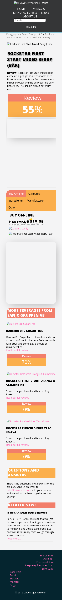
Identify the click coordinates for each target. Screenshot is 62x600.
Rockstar (50, 34)
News (45, 13)
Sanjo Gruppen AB (32, 34)
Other (12, 207)
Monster (14, 581)
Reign (13, 585)
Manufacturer (35, 200)
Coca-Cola (15, 572)
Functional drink (45, 562)
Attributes (34, 193)
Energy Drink (47, 555)
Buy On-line (16, 193)
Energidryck (12, 34)
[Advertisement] (31, 273)
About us (30, 16)
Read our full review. (17, 350)
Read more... (14, 538)
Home (21, 9)
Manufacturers (25, 13)
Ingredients (15, 200)
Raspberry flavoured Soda (39, 565)
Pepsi (13, 575)
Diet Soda (48, 558)
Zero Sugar (48, 568)
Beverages (37, 9)
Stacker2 (14, 578)
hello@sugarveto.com (19, 490)
